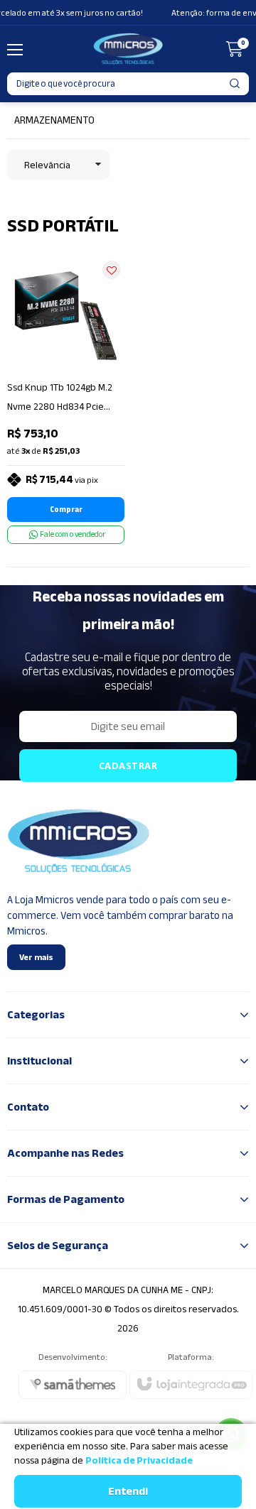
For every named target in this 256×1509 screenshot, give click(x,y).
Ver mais (36, 957)
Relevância (47, 165)
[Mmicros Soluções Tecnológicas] (128, 49)
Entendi (128, 1491)
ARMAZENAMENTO (54, 120)
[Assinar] (128, 765)
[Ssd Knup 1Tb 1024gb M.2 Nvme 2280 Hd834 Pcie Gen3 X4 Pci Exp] (65, 400)
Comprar (66, 509)
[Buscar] (235, 83)
